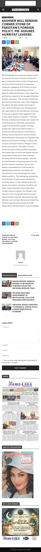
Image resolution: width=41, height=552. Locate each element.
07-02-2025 (35, 235)
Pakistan (10, 17)
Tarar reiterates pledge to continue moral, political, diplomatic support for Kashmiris (10, 239)
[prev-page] (3, 316)
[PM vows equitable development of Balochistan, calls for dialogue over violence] (6, 295)
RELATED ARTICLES (9, 275)
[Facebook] (4, 42)
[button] (3, 9)
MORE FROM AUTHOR (25, 275)
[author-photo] (20, 259)
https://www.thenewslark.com (20, 265)
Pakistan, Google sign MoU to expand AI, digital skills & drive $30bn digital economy (25, 308)
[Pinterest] (12, 42)
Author (6, 37)
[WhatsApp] (17, 42)
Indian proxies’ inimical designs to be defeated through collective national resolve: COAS (23, 284)
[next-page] (6, 316)
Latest (8, 14)
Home (3, 14)
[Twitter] (8, 42)
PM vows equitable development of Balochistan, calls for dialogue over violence (23, 296)
